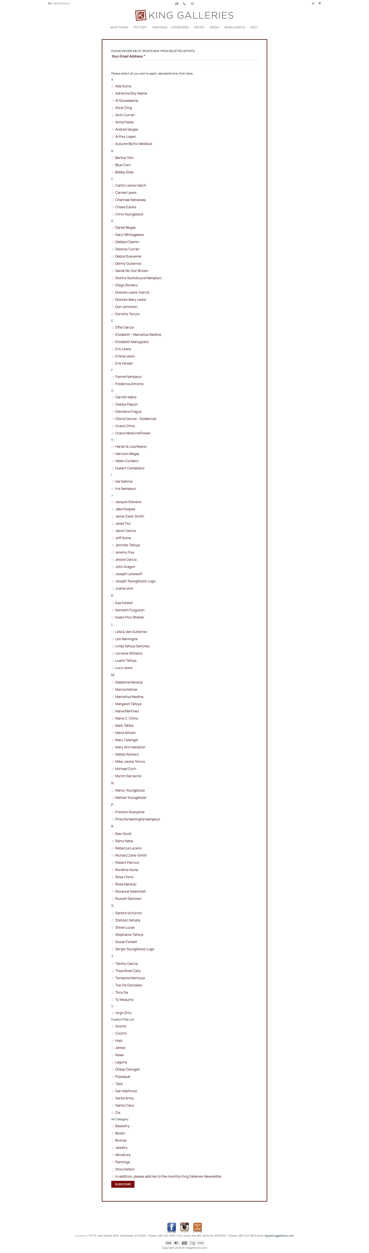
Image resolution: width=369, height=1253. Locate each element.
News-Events (235, 27)
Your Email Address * (128, 56)
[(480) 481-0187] (185, 3)
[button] (59, 3)
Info (254, 27)
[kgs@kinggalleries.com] (177, 3)
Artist (199, 27)
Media (214, 27)
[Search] (192, 3)
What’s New (119, 27)
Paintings (159, 27)
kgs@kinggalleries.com (279, 1235)
